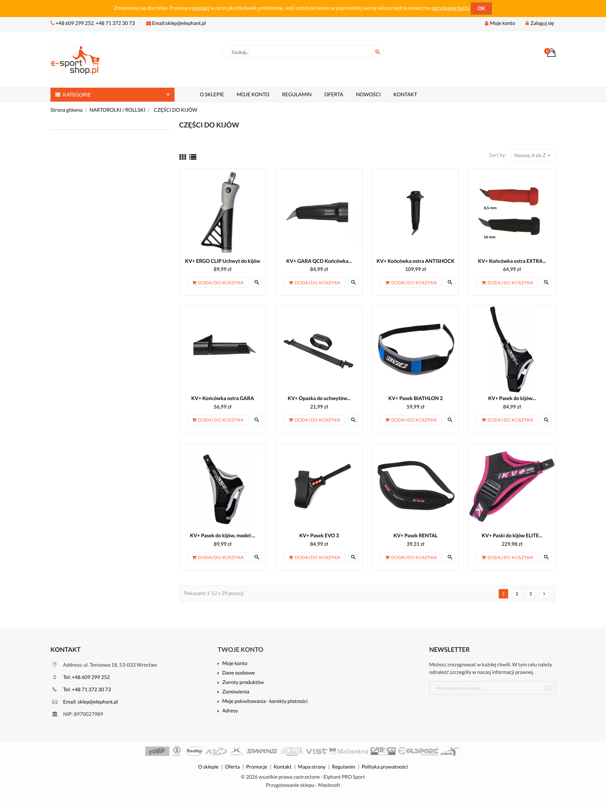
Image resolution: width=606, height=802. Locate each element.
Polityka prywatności (385, 767)
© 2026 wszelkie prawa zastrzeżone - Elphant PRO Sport (303, 777)
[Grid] (182, 157)
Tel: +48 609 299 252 (86, 677)
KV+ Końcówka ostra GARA (222, 398)
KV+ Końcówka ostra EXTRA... (512, 261)
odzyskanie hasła (450, 8)
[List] (192, 157)
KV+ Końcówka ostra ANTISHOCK (415, 261)
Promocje (256, 767)
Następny (544, 593)
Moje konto (253, 94)
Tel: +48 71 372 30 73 (86, 690)
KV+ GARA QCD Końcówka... (319, 261)
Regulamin (297, 94)
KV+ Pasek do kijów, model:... (222, 536)
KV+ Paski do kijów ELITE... (512, 536)
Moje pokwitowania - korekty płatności (265, 701)
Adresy (230, 711)
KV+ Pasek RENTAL (416, 536)
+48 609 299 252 (75, 23)
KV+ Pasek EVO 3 (319, 536)
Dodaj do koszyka (221, 282)
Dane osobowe (238, 673)
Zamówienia (235, 692)
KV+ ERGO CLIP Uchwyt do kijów (222, 261)
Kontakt (405, 94)
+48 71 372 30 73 (115, 23)
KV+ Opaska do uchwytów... (319, 398)
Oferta (333, 94)
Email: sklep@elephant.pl (90, 702)
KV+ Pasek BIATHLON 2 (415, 398)
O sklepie (212, 94)
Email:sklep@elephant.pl (178, 23)
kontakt (200, 8)
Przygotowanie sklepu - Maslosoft (303, 785)
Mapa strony (312, 767)
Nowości (368, 94)
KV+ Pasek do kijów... (512, 398)
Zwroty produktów (243, 682)
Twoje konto (241, 649)
